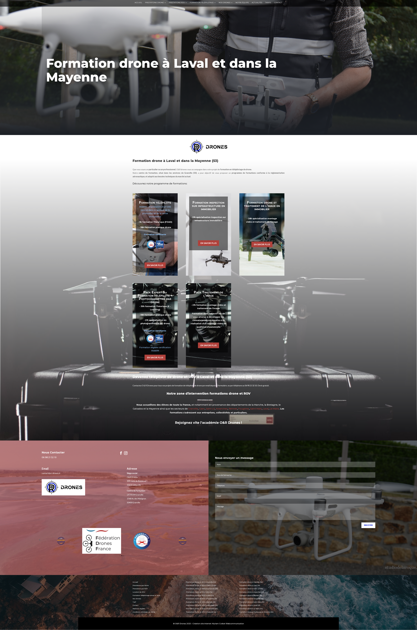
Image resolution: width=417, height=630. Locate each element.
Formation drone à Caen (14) (249, 585)
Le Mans (274, 408)
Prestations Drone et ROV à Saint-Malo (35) (202, 605)
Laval (266, 408)
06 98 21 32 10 (251, 385)
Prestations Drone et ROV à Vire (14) (199, 592)
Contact (278, 3)
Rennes (233, 408)
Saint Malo (256, 408)
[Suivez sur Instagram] (125, 453)
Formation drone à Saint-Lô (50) (251, 589)
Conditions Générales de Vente (144, 612)
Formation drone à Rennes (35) (250, 595)
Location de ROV (139, 592)
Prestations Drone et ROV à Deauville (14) (201, 612)
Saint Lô (210, 408)
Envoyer (368, 525)
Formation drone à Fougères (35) (251, 599)
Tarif (134, 602)
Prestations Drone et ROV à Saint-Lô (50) (201, 585)
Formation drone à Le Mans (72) (251, 608)
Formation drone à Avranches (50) (251, 592)
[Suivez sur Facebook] (120, 453)
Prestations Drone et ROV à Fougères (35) (201, 599)
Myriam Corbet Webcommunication (228, 624)
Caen (202, 408)
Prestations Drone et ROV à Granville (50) (201, 582)
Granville (193, 408)
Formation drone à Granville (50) (251, 582)
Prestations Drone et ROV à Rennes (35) (200, 602)
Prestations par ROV (140, 589)
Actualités (257, 3)
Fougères (243, 408)
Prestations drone (154, 3)
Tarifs (268, 3)
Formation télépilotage (202, 3)
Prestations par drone (141, 585)
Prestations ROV (177, 3)
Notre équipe (242, 3)
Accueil (138, 3)
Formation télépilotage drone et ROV (146, 595)
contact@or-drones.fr (51, 473)
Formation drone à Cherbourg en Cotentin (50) (256, 612)
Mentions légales (139, 608)
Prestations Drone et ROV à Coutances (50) (202, 589)
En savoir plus (155, 265)
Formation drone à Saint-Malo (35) (251, 602)
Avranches (222, 408)
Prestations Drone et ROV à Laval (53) (200, 595)
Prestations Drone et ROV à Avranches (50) (202, 608)
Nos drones (224, 3)
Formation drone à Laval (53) (249, 605)
